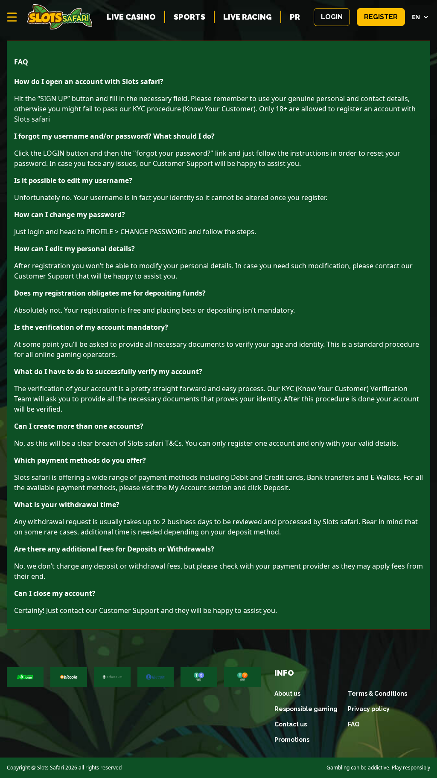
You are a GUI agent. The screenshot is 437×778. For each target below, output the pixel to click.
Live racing (247, 16)
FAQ (353, 724)
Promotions (291, 739)
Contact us (290, 724)
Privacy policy (369, 708)
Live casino (131, 16)
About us (287, 693)
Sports (189, 16)
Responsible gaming (306, 708)
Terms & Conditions (377, 693)
